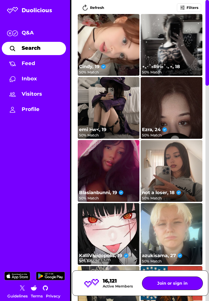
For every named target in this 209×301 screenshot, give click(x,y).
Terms (37, 296)
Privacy (53, 296)
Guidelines (17, 296)
